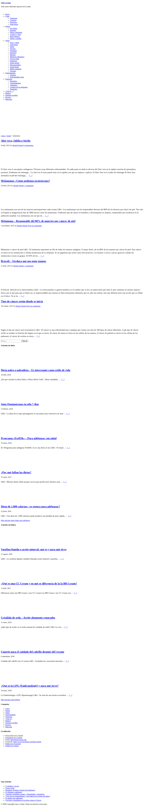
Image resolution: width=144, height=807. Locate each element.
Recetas (8, 725)
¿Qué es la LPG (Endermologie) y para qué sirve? (29, 685)
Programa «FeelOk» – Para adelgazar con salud (28, 438)
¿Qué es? (8, 719)
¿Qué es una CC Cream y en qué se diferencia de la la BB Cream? (39, 583)
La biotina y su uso (12, 786)
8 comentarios (28, 145)
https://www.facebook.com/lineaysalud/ (27, 742)
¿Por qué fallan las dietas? (16, 472)
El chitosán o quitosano (13, 792)
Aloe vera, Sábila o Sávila (15, 140)
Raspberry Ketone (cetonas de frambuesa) (20, 790)
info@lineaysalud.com (18, 740)
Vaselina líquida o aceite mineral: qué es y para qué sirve (33, 549)
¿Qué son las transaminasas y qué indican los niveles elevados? (27, 796)
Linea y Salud (6, 3)
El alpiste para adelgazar (14, 798)
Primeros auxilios (11, 723)
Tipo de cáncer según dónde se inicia (22, 301)
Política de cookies (12, 746)
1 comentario (29, 186)
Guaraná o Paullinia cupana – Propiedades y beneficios (24, 794)
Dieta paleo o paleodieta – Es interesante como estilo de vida (35, 370)
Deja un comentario (35, 226)
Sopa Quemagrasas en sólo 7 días (20, 404)
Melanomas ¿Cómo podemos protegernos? (25, 180)
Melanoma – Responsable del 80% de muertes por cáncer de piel (38, 221)
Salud (7, 713)
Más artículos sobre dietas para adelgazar (15, 520)
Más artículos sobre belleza (10, 700)
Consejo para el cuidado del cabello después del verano (32, 651)
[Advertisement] (72, 118)
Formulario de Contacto (13, 738)
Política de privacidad (13, 744)
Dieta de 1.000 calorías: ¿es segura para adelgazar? (30, 506)
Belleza (8, 721)
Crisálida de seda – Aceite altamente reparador (28, 617)
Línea (7, 709)
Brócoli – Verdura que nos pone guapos (23, 261)
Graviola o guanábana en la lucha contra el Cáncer (23, 800)
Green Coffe (9, 788)
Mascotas (8, 727)
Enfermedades (10, 715)
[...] (30, 175)
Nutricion (8, 717)
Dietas (7, 711)
